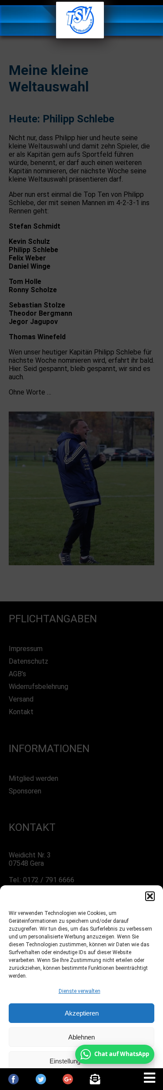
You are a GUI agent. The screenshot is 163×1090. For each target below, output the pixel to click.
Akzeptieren (82, 1013)
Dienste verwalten (79, 991)
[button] (150, 896)
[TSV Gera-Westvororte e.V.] (80, 36)
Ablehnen (81, 1037)
